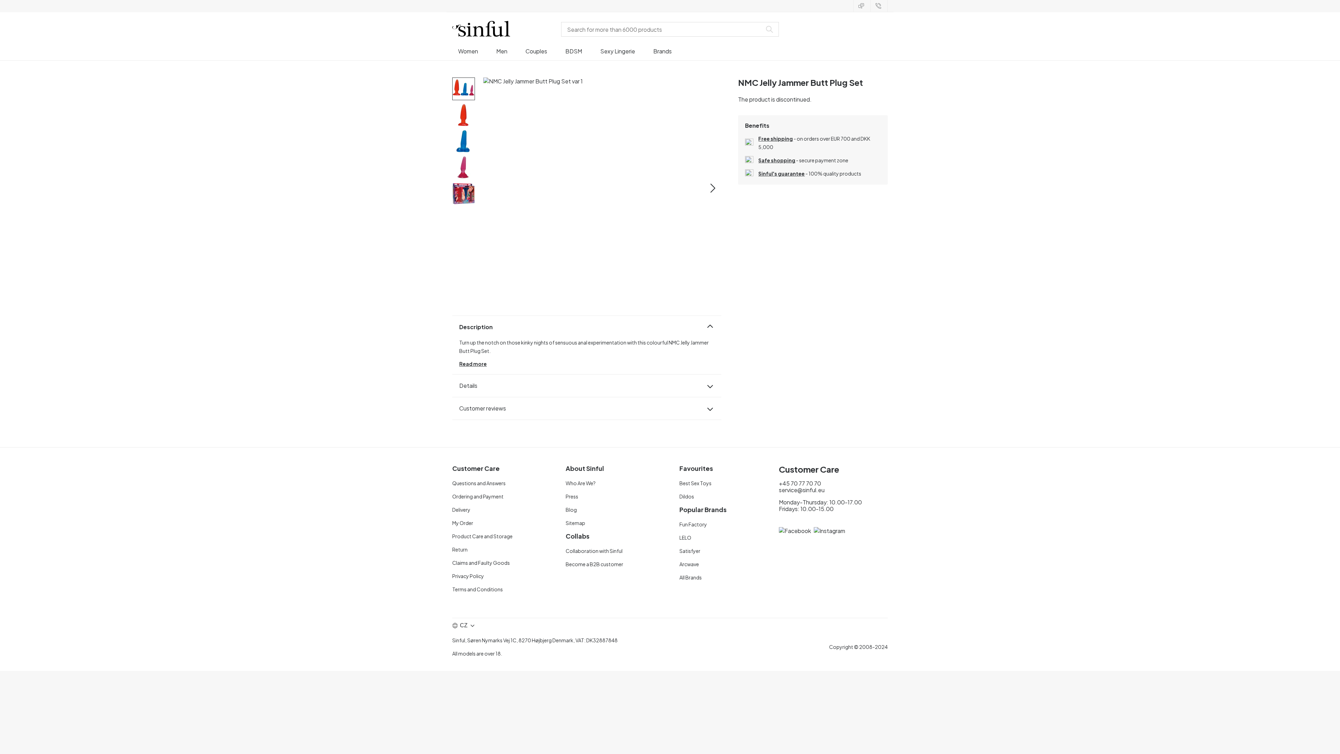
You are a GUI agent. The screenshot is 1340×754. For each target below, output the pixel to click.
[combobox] (663, 29)
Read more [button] (473, 364)
